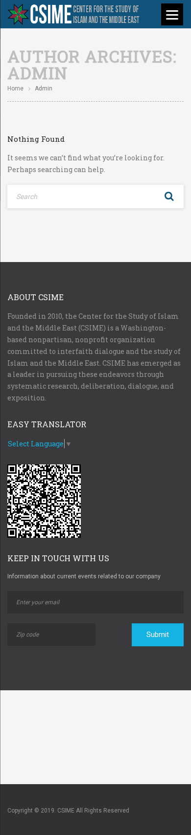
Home (15, 88)
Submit (157, 634)
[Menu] (172, 14)
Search (169, 196)
